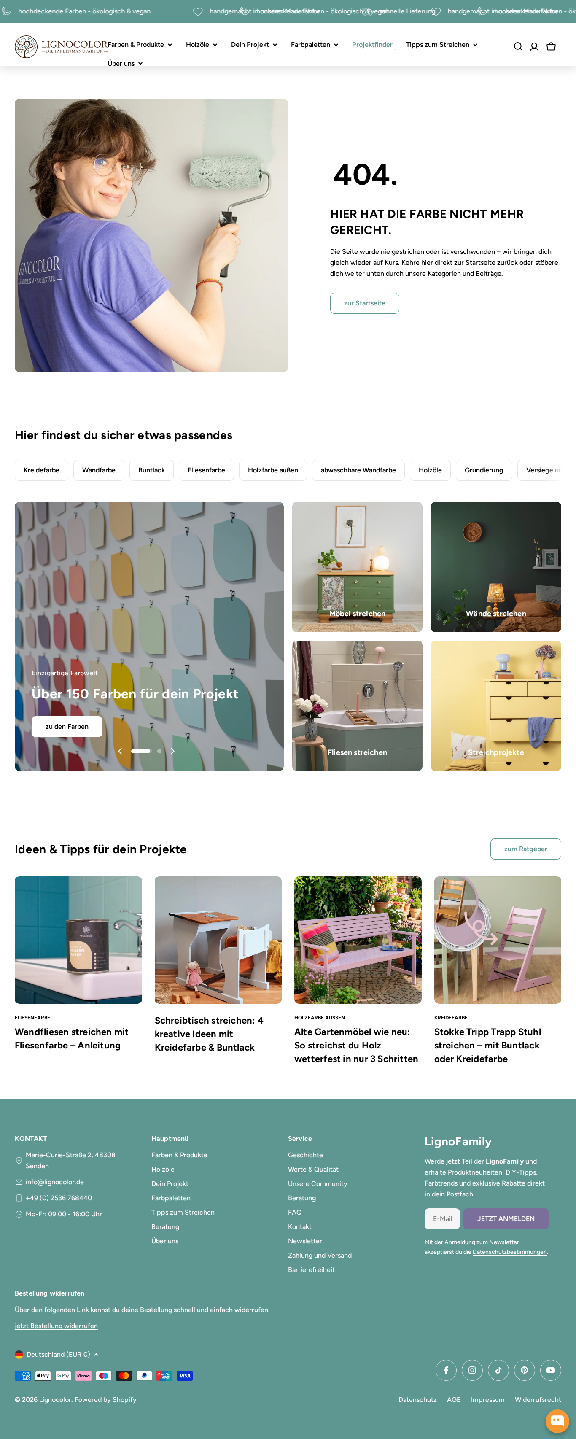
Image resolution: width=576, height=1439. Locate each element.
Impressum (488, 1400)
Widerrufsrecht (538, 1400)
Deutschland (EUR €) (58, 1354)
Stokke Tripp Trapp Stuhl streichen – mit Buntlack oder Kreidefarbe (487, 1045)
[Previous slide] (120, 751)
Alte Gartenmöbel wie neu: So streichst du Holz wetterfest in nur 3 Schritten (356, 1045)
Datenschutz (417, 1400)
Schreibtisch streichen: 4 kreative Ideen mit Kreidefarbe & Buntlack (209, 1034)
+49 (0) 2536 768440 (59, 1198)
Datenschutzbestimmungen (510, 1252)
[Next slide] (172, 751)
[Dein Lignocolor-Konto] (534, 47)
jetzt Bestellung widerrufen (56, 1326)
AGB (454, 1400)
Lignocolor (55, 1400)
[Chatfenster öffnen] (557, 1421)
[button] (133, 751)
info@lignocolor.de (55, 1182)
